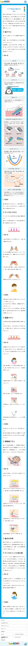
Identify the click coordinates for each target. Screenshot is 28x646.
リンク (2, 634)
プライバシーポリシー (19, 634)
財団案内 (3, 631)
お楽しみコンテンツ (5, 625)
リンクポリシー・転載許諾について (4, 637)
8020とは (3, 620)
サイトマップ (17, 637)
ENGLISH (3, 640)
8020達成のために (4, 623)
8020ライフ (3, 628)
